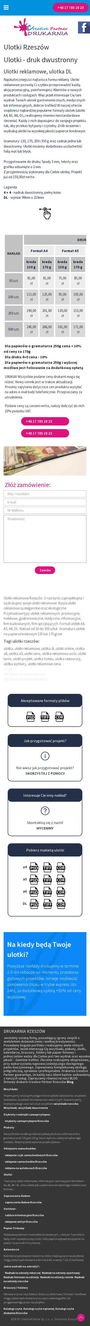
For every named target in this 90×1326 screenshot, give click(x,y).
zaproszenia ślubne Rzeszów (23, 1202)
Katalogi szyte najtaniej (39, 1308)
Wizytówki (10, 1108)
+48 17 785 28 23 (71, 7)
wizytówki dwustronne (33, 1108)
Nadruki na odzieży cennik (56, 1277)
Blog (70, 1082)
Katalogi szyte (13, 1308)
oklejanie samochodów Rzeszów (26, 1161)
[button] (6, 8)
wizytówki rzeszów (66, 1103)
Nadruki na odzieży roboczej (23, 1273)
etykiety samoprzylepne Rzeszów (27, 1121)
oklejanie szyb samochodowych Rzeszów (31, 1155)
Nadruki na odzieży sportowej (61, 1273)
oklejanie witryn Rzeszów (21, 1221)
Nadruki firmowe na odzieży (21, 1277)
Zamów (45, 570)
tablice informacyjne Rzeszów (24, 1215)
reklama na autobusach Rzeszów (26, 1168)
